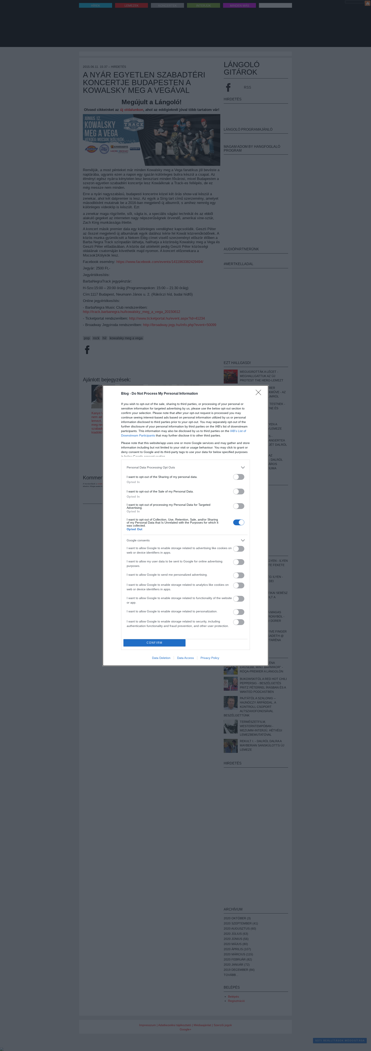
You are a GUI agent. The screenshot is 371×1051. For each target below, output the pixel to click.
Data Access (185, 658)
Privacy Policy (210, 658)
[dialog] (185, 525)
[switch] (238, 477)
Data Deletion (161, 658)
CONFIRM (155, 642)
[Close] (260, 394)
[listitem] (185, 467)
